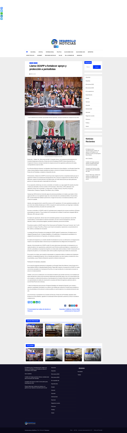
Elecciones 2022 (68, 51)
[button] (101, 53)
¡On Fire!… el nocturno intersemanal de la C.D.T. (83, 430)
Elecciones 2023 (80, 51)
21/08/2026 (30, 359)
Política (59, 51)
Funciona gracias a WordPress (31, 430)
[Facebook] (1, 8)
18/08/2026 (69, 359)
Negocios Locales (90, 115)
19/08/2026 (50, 359)
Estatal (41, 51)
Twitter (79, 374)
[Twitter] (1, 11)
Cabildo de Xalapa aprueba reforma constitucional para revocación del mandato (92, 163)
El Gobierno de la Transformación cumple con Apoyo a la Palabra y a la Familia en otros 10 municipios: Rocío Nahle (93, 152)
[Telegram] (1, 18)
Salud (60, 55)
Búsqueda (88, 62)
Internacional (50, 51)
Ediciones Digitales (50, 55)
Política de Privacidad (98, 430)
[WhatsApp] (1, 13)
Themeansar (46, 430)
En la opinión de (69, 55)
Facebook (80, 371)
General (88, 101)
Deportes (90, 51)
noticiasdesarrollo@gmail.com (34, 333)
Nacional (33, 51)
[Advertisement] (39, 9)
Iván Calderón (89, 158)
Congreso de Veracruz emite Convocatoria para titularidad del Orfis (93, 170)
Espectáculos (30, 55)
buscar (96, 67)
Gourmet (39, 55)
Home (71, 430)
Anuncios (79, 55)
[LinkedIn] (1, 16)
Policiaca (88, 119)
